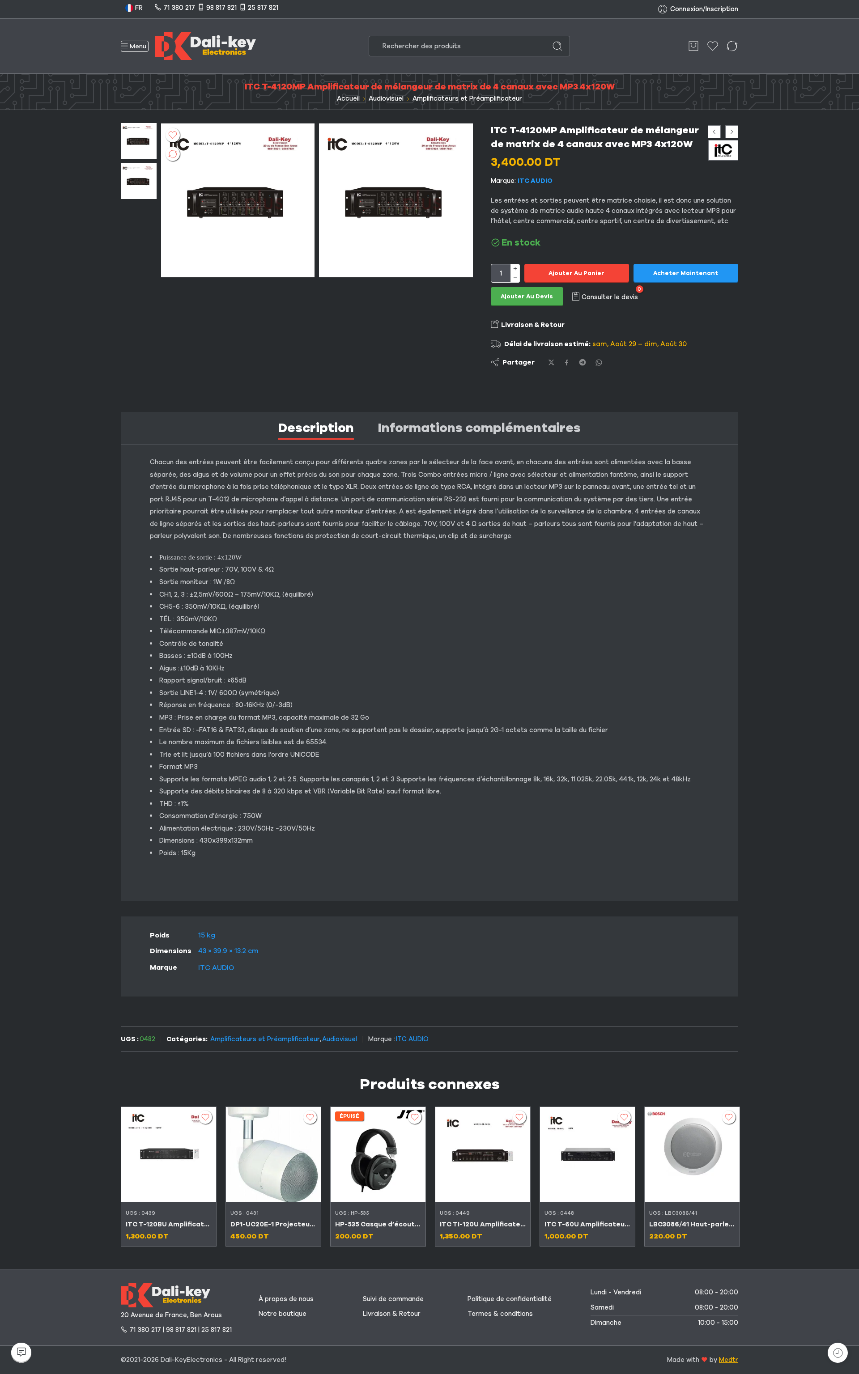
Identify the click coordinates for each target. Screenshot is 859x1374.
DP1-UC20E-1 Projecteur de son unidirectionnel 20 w (273, 1224)
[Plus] (515, 268)
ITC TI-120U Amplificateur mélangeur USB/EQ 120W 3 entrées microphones (483, 1224)
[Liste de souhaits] (173, 135)
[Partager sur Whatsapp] (599, 362)
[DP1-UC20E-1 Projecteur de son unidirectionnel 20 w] (273, 1154)
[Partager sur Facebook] (566, 362)
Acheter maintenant (685, 273)
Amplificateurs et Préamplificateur (467, 98)
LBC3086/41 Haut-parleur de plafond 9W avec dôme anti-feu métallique (692, 1224)
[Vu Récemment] (838, 1353)
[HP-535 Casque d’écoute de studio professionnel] (378, 1154)
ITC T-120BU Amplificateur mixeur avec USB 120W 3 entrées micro (169, 1224)
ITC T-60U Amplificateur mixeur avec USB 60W (587, 1224)
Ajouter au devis (527, 297)
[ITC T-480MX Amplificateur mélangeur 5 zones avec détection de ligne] (731, 131)
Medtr (728, 1359)
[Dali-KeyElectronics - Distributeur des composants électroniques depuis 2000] (205, 46)
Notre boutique (282, 1313)
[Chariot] (693, 46)
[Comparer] (173, 154)
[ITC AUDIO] (723, 150)
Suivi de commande (393, 1298)
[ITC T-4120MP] (139, 140)
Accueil (348, 98)
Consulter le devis (610, 296)
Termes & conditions (500, 1313)
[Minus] (515, 278)
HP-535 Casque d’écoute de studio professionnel (378, 1224)
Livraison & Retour (532, 324)
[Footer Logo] (165, 1294)
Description (316, 428)
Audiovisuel (386, 98)
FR (138, 8)
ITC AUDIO (535, 180)
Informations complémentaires (479, 428)
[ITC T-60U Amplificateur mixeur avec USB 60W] (587, 1154)
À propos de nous (286, 1298)
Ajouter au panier (576, 273)
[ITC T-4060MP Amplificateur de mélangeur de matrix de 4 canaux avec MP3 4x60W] (714, 131)
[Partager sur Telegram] (582, 362)
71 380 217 (179, 7)
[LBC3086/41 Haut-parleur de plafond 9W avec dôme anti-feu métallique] (692, 1154)
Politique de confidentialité (510, 1298)
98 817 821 (221, 7)
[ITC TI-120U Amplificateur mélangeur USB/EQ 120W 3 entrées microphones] (482, 1154)
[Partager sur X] (551, 362)
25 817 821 (263, 7)
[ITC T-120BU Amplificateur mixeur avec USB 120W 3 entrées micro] (168, 1154)
